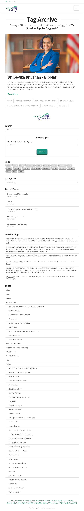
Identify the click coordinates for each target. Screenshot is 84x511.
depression (62, 165)
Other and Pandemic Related (18, 451)
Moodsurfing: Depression (17, 442)
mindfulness (17, 168)
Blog (7, 294)
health (69, 165)
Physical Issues (14, 455)
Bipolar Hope (10, 276)
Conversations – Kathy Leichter (19, 315)
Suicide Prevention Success (17, 224)
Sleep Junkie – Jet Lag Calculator (21, 434)
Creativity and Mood (15, 389)
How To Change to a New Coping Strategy (22, 209)
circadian (46, 165)
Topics (8, 364)
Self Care (12, 471)
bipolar (9, 101)
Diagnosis (12, 401)
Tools (8, 360)
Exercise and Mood (15, 410)
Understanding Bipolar (16, 488)
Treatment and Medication (18, 480)
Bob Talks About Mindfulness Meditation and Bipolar (26, 306)
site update (71, 168)
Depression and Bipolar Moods (19, 397)
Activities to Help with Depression (20, 372)
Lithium (9, 201)
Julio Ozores (13, 327)
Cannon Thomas (14, 311)
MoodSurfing (10, 352)
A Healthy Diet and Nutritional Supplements (23, 368)
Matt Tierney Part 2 (15, 339)
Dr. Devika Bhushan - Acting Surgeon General (22, 106)
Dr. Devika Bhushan (67, 101)
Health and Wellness (15, 422)
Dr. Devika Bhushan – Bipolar (32, 77)
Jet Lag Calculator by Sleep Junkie (20, 430)
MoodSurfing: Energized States (19, 447)
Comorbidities (13, 385)
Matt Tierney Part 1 (15, 335)
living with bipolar (48, 106)
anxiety (8, 165)
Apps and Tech (14, 377)
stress (14, 171)
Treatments (13, 484)
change (39, 165)
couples (54, 165)
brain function (30, 165)
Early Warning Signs (15, 405)
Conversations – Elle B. (14, 344)
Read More (13, 94)
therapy (21, 171)
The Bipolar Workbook (13, 356)
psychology (26, 168)
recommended (36, 168)
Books (8, 298)
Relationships (13, 459)
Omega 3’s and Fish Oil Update (18, 194)
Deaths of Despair (15, 393)
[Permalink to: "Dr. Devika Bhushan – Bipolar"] (42, 53)
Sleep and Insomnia (15, 475)
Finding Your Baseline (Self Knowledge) (22, 418)
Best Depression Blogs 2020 (15, 256)
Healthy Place (10, 268)
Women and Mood (15, 492)
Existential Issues (14, 414)
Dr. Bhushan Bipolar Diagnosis (45, 101)
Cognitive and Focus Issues (18, 381)
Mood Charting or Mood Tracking (20, 438)
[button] (76, 8)
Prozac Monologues (13, 239)
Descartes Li (13, 319)
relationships (46, 168)
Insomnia (9, 168)
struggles (63, 106)
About (8, 290)
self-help (55, 168)
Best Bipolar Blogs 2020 (14, 262)
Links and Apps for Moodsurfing (17, 348)
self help (62, 168)
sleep (8, 171)
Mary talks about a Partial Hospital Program (23, 331)
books (21, 165)
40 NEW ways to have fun (16, 217)
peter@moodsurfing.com (12, 2)
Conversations (11, 302)
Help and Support (14, 426)
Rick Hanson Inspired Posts (18, 463)
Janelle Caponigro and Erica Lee (19, 323)
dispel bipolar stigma (23, 101)
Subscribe (42, 152)
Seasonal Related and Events (18, 467)
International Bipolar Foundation (17, 247)
